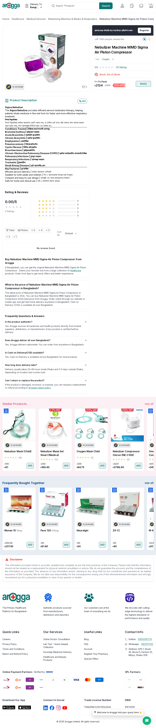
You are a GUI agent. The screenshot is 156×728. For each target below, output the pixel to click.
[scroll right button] (151, 440)
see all (149, 403)
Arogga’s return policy (39, 387)
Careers (6, 639)
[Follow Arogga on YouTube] (64, 708)
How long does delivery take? (21, 365)
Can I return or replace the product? (24, 380)
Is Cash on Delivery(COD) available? (24, 352)
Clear (11, 230)
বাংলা (84, 101)
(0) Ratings (121, 67)
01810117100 (147, 644)
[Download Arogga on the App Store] (24, 707)
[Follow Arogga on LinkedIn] (45, 708)
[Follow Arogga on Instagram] (58, 708)
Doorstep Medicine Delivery (57, 652)
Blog (86, 639)
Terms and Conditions (13, 649)
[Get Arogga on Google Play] (8, 707)
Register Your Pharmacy (96, 654)
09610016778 (145, 639)
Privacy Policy (9, 644)
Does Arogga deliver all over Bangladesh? (27, 340)
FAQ (86, 644)
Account (88, 649)
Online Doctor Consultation (56, 639)
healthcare (75, 270)
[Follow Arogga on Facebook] (52, 708)
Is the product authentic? (18, 321)
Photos (24, 230)
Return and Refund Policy (15, 654)
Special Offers (91, 658)
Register (144, 30)
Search (106, 5)
